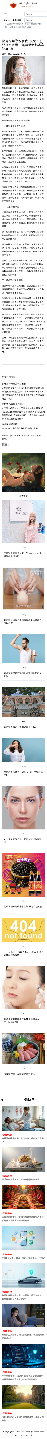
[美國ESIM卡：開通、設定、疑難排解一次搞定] (23, 1238)
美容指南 (17, 20)
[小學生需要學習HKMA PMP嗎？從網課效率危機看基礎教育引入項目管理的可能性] (23, 1356)
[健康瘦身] (7, 1135)
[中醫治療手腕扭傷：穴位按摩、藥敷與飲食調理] (23, 1118)
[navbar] (5, 13)
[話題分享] (7, 1176)
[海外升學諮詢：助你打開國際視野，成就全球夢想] (23, 1397)
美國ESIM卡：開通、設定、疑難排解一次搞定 (23, 1258)
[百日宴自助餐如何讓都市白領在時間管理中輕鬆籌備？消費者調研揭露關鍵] (23, 1197)
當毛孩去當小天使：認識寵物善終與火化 (21, 1179)
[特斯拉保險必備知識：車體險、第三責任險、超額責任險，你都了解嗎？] (23, 1275)
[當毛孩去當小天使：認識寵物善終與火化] (23, 1159)
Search (29, 20)
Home (7, 20)
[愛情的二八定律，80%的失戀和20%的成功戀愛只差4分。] (23, 1315)
